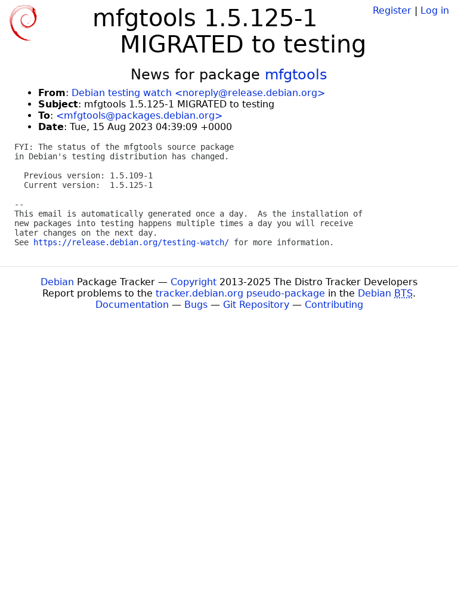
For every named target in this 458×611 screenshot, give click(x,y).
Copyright (193, 282)
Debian (57, 282)
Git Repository (256, 304)
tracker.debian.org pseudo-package (240, 293)
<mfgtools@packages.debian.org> (139, 115)
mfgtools (296, 74)
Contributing (334, 304)
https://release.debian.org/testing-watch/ (131, 242)
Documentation (132, 304)
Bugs (196, 304)
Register (392, 10)
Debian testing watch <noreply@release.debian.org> (198, 92)
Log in (434, 10)
